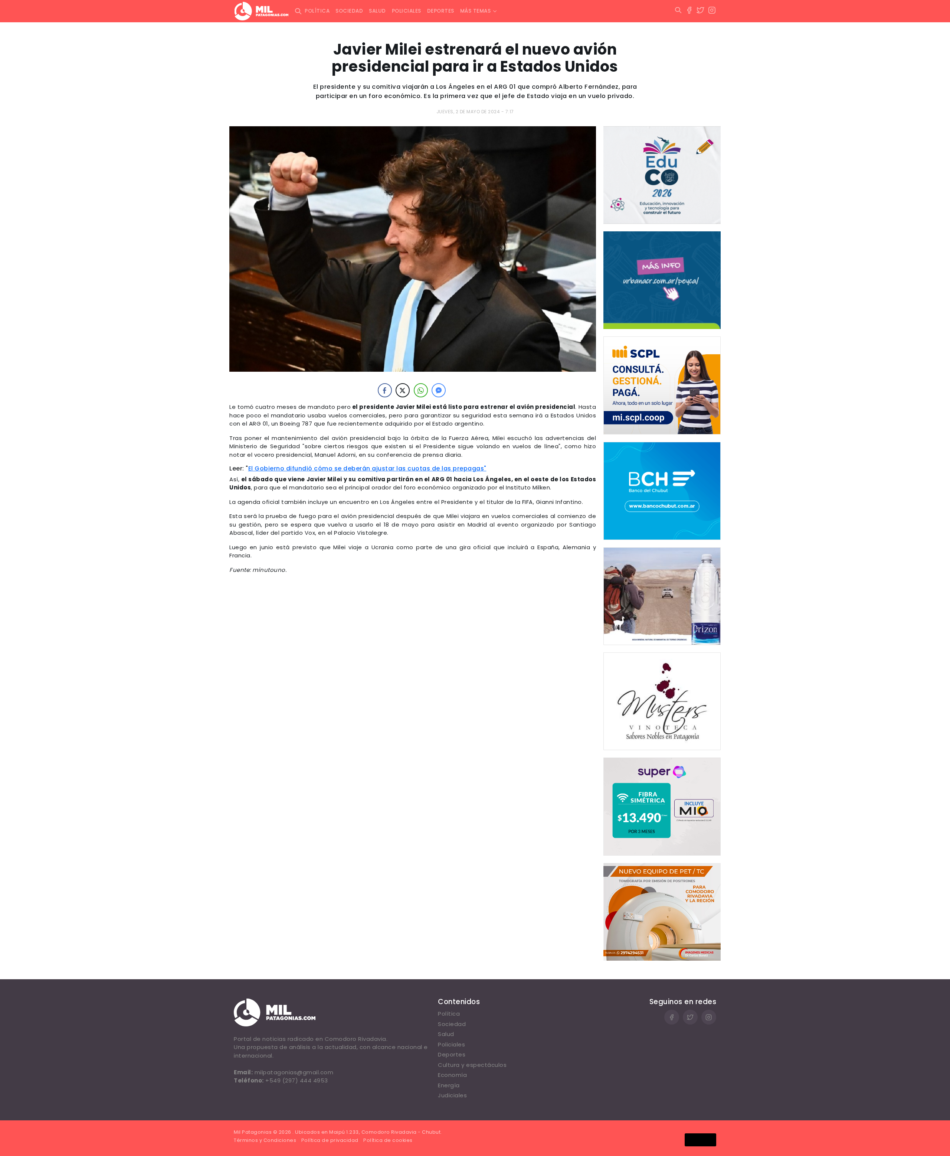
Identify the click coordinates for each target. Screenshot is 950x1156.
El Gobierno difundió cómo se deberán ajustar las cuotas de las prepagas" (367, 468)
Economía (452, 1075)
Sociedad (349, 10)
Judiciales (452, 1095)
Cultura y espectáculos (472, 1065)
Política (317, 10)
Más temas (475, 10)
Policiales (406, 10)
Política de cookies (388, 1140)
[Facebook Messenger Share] (439, 390)
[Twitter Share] (403, 390)
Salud (377, 10)
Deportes (440, 10)
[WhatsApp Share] (421, 390)
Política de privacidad (329, 1140)
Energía (449, 1085)
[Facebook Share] (385, 390)
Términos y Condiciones (265, 1140)
